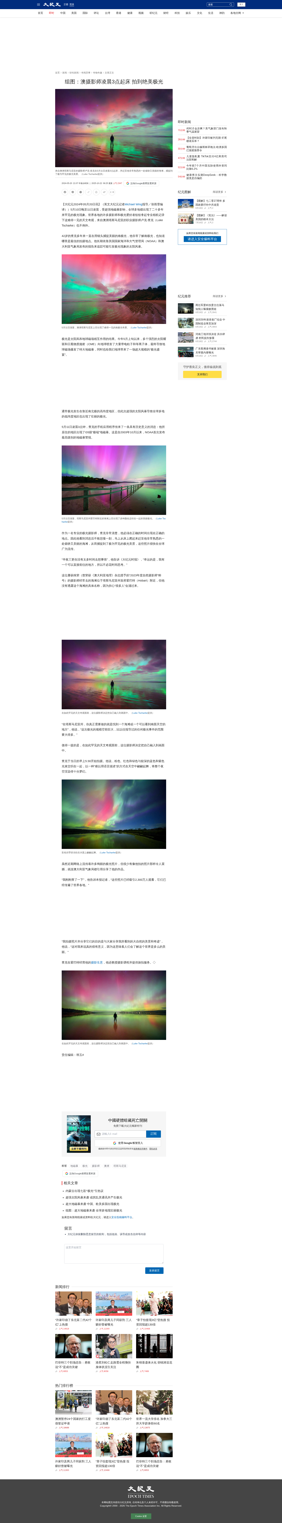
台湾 (107, 13)
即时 (51, 13)
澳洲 (106, 1166)
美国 (74, 13)
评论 (96, 13)
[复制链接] (88, 192)
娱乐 (188, 13)
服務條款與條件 (140, 1149)
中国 (62, 13)
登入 (241, 4)
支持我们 (202, 374)
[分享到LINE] (73, 193)
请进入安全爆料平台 (202, 239)
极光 (85, 1166)
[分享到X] (80, 193)
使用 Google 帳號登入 (130, 1143)
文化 (199, 13)
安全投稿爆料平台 (121, 1217)
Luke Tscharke (139, 327)
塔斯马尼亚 (119, 1166)
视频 (141, 13)
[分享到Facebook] (65, 193)
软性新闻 (74, 72)
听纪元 (153, 13)
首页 (40, 13)
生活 (210, 13)
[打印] (96, 193)
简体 (72, 4)
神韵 (222, 13)
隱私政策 (153, 1149)
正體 (66, 4)
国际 (85, 13)
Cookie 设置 (141, 1516)
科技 (177, 13)
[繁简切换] (112, 193)
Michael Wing (133, 204)
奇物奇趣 (97, 72)
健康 (130, 13)
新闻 (64, 72)
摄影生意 (97, 962)
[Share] (57, 1328)
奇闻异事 (85, 72)
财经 (166, 13)
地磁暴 (74, 1166)
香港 (118, 13)
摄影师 (96, 1166)
